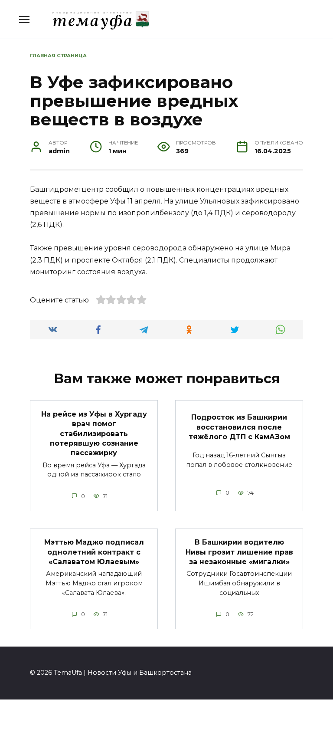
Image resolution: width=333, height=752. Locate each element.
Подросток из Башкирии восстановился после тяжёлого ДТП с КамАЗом (239, 427)
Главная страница (58, 56)
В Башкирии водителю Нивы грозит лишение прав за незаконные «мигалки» (239, 552)
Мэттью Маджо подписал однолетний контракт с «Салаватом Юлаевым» (94, 552)
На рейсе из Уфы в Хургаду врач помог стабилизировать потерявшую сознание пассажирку (94, 433)
